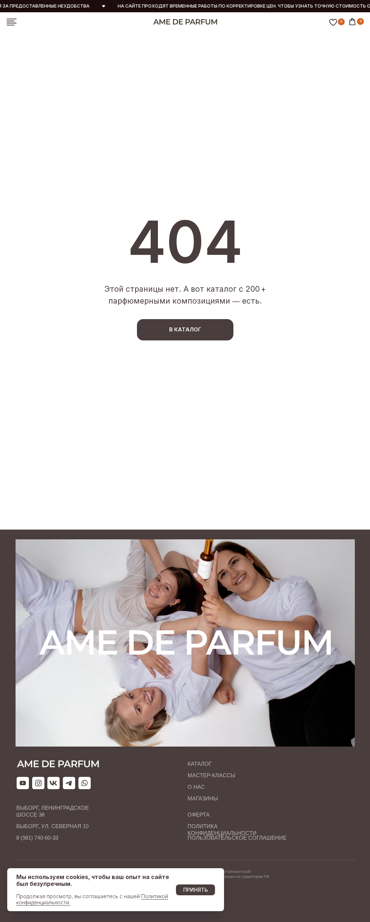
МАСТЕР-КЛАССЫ (211, 775)
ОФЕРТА (199, 815)
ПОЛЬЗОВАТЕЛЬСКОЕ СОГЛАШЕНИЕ (237, 838)
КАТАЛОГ (200, 764)
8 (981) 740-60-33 (37, 838)
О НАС (196, 787)
